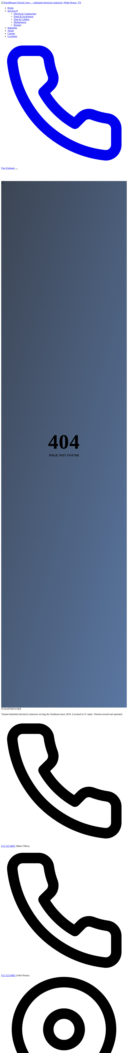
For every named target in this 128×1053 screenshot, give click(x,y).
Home (10, 8)
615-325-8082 (8, 975)
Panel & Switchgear (23, 16)
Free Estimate (8, 168)
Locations (12, 36)
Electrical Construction (25, 13)
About (10, 30)
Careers (11, 33)
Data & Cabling (21, 19)
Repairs (17, 25)
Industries (12, 27)
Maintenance (20, 22)
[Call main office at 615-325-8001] (64, 165)
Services (12, 11)
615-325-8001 (8, 846)
